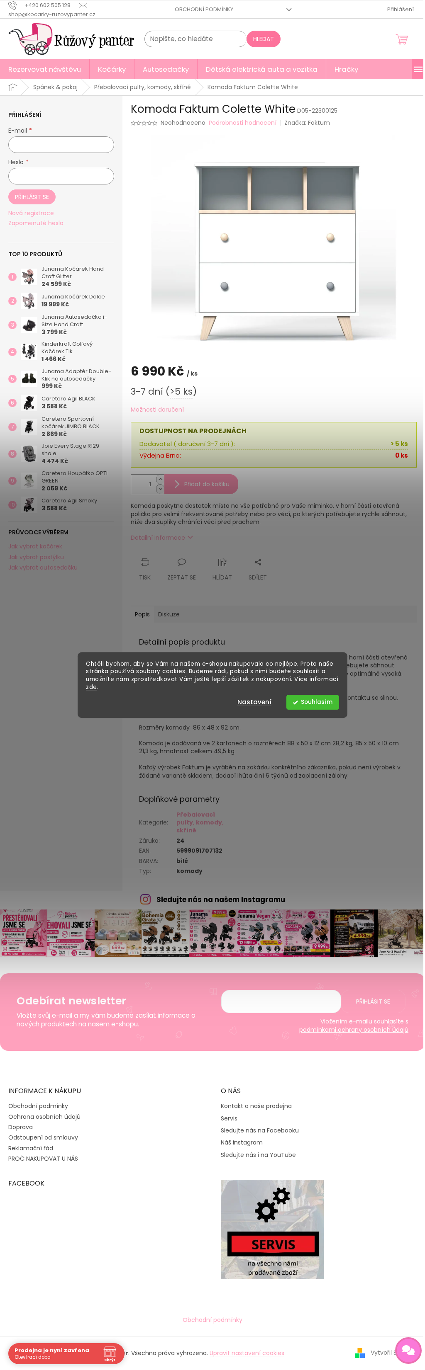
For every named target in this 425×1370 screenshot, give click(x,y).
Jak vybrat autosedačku (43, 568)
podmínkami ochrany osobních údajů (353, 1030)
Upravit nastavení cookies (247, 1353)
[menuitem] (44, 69)
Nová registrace (31, 213)
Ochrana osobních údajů (44, 1117)
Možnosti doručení (157, 410)
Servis (229, 1119)
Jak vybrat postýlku (36, 557)
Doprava (20, 1127)
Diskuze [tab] (169, 614)
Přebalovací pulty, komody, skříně (200, 822)
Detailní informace (158, 537)
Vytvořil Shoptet (394, 1352)
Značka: (307, 123)
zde (91, 687)
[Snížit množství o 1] (160, 489)
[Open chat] (408, 1350)
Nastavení (254, 702)
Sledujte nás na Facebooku (260, 1131)
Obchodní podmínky (204, 9)
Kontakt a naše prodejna (256, 1106)
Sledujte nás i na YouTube (258, 1155)
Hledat (263, 39)
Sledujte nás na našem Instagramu (220, 899)
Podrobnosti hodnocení (242, 123)
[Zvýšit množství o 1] (160, 479)
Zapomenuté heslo (36, 223)
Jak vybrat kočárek (35, 546)
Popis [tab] (142, 614)
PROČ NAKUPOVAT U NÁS (43, 1158)
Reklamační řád (30, 1148)
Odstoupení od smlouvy (43, 1137)
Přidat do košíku (207, 484)
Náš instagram (242, 1143)
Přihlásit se (32, 197)
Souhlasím (316, 702)
